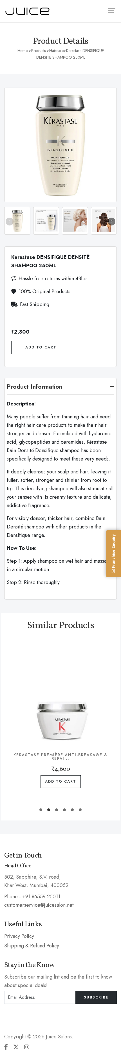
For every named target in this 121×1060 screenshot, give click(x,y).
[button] (111, 221)
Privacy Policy (19, 936)
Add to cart (60, 781)
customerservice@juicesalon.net (39, 905)
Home (22, 50)
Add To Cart (41, 347)
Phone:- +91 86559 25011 (32, 896)
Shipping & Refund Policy (31, 945)
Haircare (56, 50)
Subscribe (96, 997)
